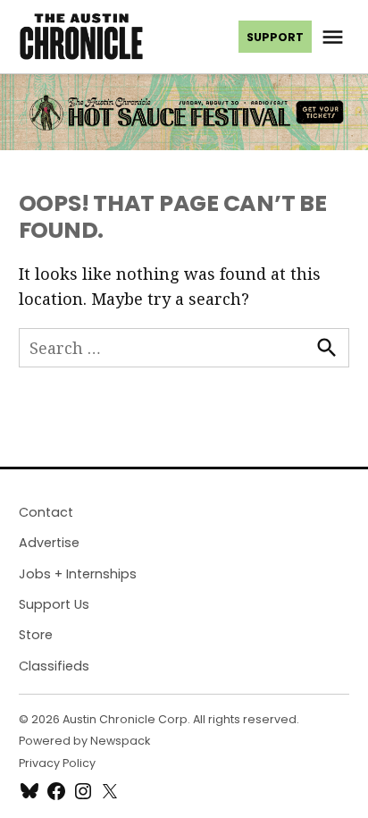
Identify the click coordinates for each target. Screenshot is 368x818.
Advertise (49, 543)
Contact (46, 512)
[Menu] (335, 37)
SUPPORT (275, 37)
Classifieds (54, 666)
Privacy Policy (57, 763)
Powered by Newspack (84, 740)
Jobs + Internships (78, 574)
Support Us (54, 604)
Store (36, 635)
